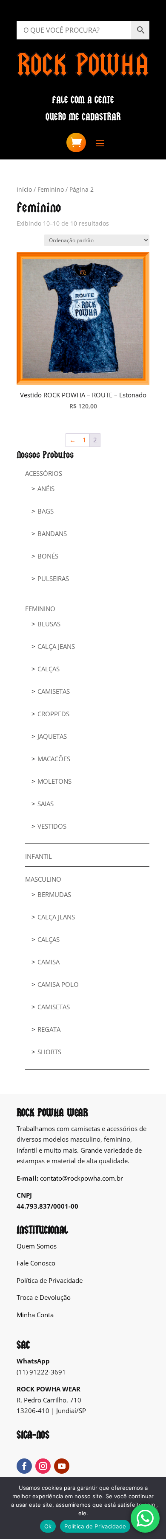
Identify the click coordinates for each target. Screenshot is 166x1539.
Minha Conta (35, 1314)
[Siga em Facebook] (24, 1466)
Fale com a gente (83, 100)
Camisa (48, 962)
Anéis (45, 488)
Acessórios (43, 473)
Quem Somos (37, 1246)
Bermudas (54, 894)
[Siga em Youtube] (61, 1466)
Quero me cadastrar (83, 117)
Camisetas (53, 691)
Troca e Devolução (44, 1297)
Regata (48, 1029)
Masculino (43, 879)
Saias (45, 803)
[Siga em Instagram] (43, 1466)
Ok (48, 1526)
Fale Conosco (36, 1263)
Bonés (47, 556)
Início (24, 189)
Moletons (54, 781)
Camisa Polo (58, 984)
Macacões (53, 758)
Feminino (50, 189)
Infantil (38, 856)
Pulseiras (53, 578)
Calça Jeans (56, 646)
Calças (48, 669)
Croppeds (53, 713)
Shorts (49, 1051)
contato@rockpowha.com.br (81, 1178)
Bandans (52, 533)
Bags (45, 511)
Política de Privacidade (50, 1280)
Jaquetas (52, 736)
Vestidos (51, 826)
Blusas (48, 624)
